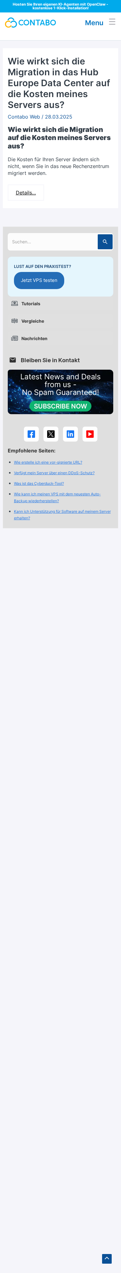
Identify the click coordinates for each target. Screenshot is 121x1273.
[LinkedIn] (70, 434)
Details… (26, 193)
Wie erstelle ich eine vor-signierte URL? (48, 462)
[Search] (105, 241)
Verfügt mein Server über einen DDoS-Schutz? (54, 472)
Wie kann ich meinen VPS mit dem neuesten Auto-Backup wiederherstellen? (57, 497)
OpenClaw (96, 4)
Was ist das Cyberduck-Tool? (39, 483)
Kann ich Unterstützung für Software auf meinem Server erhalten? (62, 515)
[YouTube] (90, 434)
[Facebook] (31, 434)
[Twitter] (50, 434)
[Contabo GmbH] (30, 22)
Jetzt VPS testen (39, 280)
